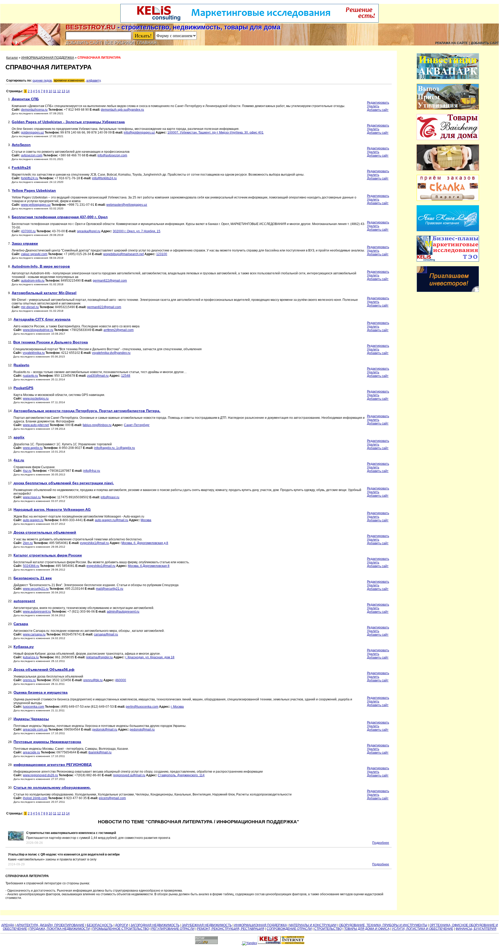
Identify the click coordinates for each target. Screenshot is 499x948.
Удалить (373, 106)
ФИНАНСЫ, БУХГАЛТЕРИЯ (476, 929)
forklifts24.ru (29, 178)
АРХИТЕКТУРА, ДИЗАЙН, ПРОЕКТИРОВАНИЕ (50, 925)
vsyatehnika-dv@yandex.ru (111, 353)
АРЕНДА (7, 925)
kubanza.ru (31, 657)
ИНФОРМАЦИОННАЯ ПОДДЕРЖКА (47, 57)
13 (63, 91)
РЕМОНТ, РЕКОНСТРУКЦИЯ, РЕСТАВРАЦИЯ (230, 929)
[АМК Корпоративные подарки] (448, 169)
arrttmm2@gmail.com (118, 330)
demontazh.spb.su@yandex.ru (122, 109)
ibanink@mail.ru (99, 752)
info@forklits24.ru (104, 178)
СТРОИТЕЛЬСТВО (328, 929)
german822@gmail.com (110, 280)
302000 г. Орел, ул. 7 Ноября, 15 (136, 231)
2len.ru (28, 543)
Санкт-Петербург (136, 425)
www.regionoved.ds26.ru (40, 775)
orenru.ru (29, 680)
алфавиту (93, 80)
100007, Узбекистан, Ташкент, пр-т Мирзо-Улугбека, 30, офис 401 (215, 132)
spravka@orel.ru (88, 231)
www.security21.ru (36, 589)
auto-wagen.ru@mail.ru (111, 520)
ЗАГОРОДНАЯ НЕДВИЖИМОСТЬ (155, 925)
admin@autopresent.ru (123, 611)
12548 (125, 375)
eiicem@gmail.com (112, 798)
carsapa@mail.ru (106, 634)
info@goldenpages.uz (139, 132)
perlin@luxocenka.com (142, 706)
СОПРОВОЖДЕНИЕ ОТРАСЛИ (289, 929)
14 (68, 91)
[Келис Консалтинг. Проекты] (448, 291)
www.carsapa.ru (34, 634)
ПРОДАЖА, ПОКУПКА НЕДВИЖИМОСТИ (59, 929)
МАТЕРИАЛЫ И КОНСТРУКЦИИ (313, 925)
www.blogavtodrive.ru (38, 330)
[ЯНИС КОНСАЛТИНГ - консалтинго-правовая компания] (448, 230)
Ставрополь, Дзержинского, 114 (181, 775)
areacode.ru (31, 752)
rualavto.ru (30, 375)
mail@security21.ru (109, 589)
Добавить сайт (83, 43)
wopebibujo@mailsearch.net (123, 254)
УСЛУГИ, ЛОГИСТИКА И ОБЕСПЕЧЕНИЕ (422, 929)
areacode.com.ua (35, 729)
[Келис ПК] (448, 260)
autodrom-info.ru (32, 280)
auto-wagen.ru (33, 520)
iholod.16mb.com (35, 798)
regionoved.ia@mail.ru (129, 775)
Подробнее (380, 843)
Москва (146, 520)
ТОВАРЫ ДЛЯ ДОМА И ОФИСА (367, 929)
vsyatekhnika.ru (34, 353)
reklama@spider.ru (99, 657)
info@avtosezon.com (112, 155)
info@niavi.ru (110, 497)
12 (59, 91)
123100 (161, 254)
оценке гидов (42, 80)
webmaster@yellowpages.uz (126, 205)
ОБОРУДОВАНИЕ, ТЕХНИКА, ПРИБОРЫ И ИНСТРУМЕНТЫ (383, 925)
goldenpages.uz (32, 132)
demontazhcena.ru (34, 109)
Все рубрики (119, 43)
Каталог (12, 57)
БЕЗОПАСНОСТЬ (100, 925)
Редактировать (378, 102)
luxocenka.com (33, 706)
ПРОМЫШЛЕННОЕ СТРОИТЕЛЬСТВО (120, 929)
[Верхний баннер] (249, 21)
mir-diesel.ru (30, 307)
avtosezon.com (31, 155)
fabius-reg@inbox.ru (97, 425)
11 (54, 91)
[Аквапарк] (448, 78)
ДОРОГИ (121, 925)
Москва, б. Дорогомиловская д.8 (144, 543)
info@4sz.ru (91, 471)
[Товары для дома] (448, 139)
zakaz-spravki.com (34, 254)
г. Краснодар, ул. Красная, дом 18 (149, 657)
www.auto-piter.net (36, 425)
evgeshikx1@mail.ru (94, 543)
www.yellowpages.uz (36, 205)
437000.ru (28, 231)
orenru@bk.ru (93, 680)
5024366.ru (31, 566)
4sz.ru (27, 471)
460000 (120, 680)
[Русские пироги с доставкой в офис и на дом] (448, 200)
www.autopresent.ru (37, 611)
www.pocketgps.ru (36, 398)
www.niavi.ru (32, 497)
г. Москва (177, 706)
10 (50, 91)
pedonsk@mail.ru (104, 729)
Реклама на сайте (451, 43)
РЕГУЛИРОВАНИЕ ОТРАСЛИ (173, 929)
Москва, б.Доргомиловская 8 (148, 566)
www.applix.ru (33, 448)
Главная (147, 43)
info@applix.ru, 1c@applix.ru (114, 448)
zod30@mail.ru (98, 375)
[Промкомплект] (448, 108)
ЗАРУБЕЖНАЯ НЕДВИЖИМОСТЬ (207, 925)
